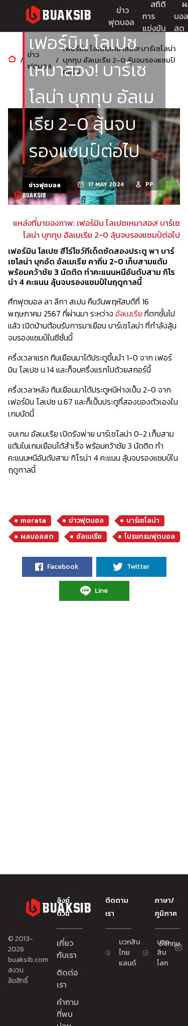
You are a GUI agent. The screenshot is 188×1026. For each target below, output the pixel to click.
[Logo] (58, 16)
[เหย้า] (12, 60)
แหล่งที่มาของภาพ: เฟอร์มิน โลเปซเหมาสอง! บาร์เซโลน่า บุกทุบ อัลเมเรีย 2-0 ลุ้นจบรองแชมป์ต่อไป (96, 229)
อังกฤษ (163, 943)
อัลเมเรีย (128, 313)
